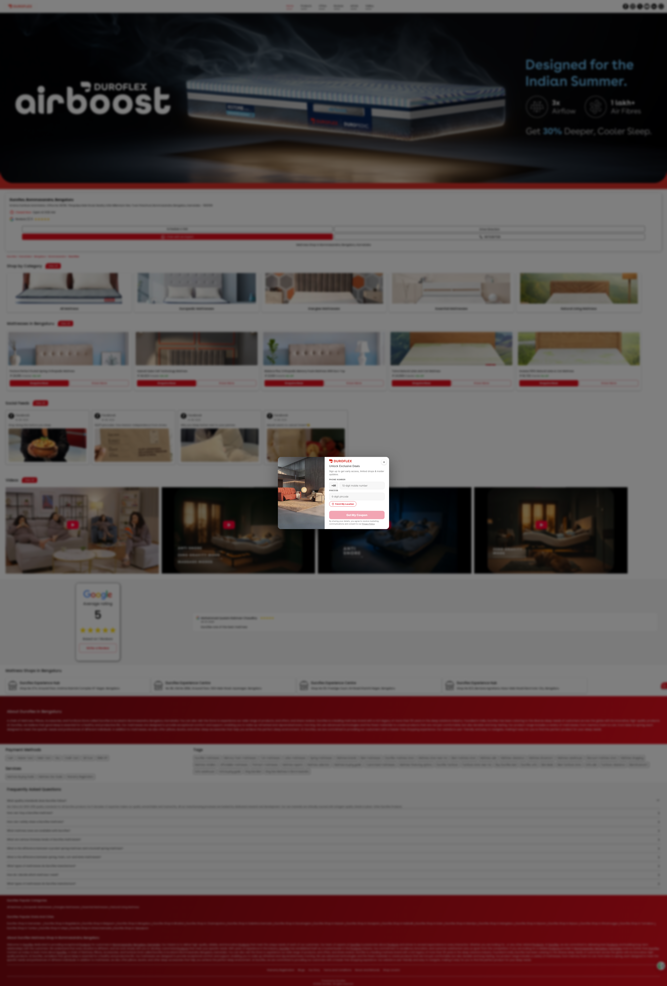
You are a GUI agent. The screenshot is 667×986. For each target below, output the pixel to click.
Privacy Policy (368, 524)
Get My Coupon (356, 515)
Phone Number (337, 479)
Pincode (333, 490)
